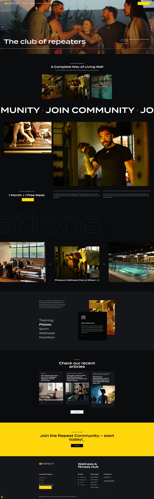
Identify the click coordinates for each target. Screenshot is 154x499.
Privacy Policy (92, 257)
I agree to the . (88, 257)
